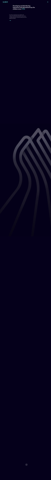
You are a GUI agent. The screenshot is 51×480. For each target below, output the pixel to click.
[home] (5, 2)
